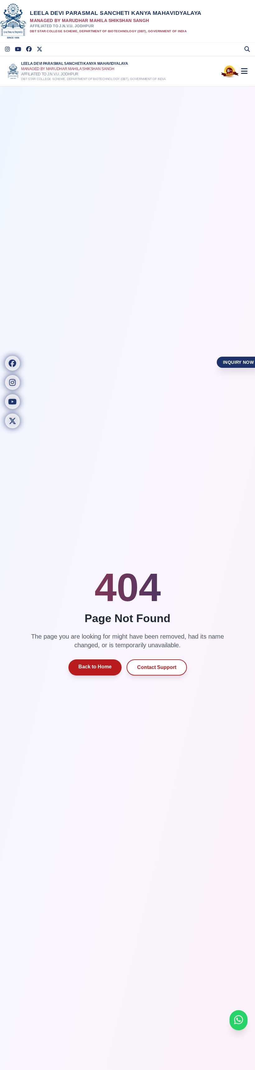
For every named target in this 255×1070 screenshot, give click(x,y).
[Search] (247, 49)
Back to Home (95, 666)
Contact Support (156, 667)
